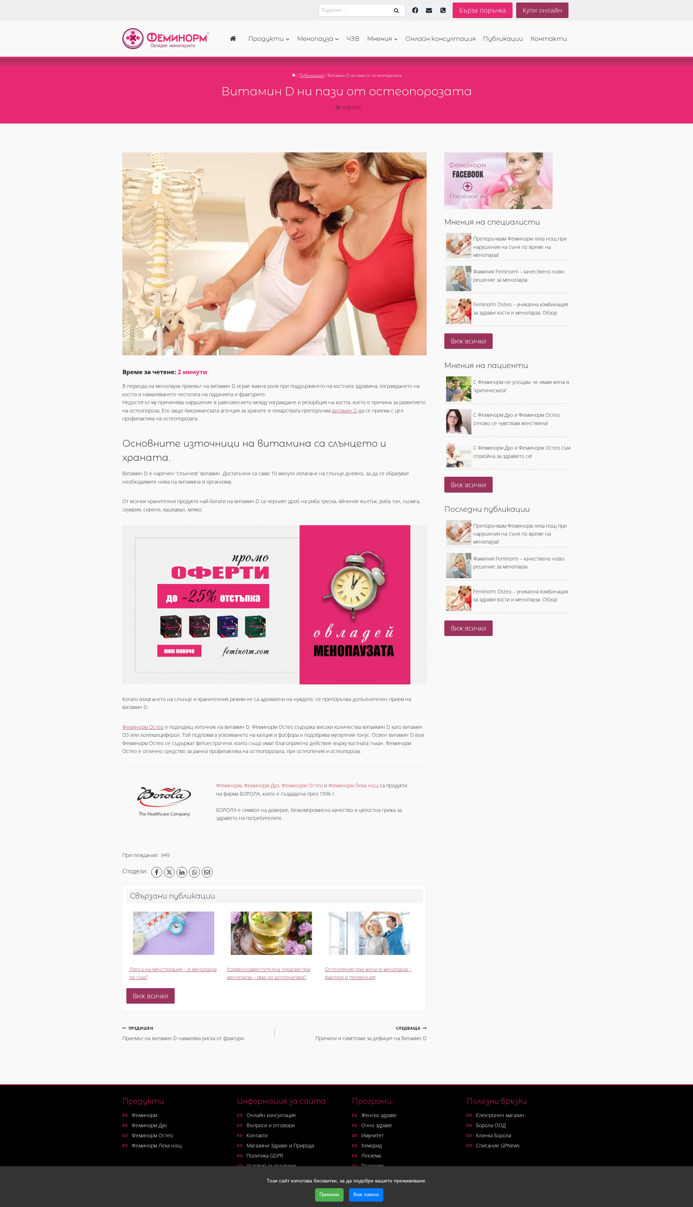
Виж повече (366, 1194)
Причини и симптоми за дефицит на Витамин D (371, 1033)
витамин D (344, 410)
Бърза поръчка (482, 10)
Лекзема (371, 1155)
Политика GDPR (265, 1155)
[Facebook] (415, 10)
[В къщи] (294, 75)
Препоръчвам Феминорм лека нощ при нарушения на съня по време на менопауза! (520, 246)
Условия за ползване (271, 1165)
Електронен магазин (500, 1115)
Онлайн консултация (440, 38)
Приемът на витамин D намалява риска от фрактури (183, 1033)
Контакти (549, 38)
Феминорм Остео (143, 726)
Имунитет (372, 1135)
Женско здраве (379, 1115)
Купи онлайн (542, 10)
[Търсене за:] (362, 10)
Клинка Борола (493, 1135)
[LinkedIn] (181, 872)
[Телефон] (443, 10)
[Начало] (235, 38)
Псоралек (372, 1165)
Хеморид (371, 1145)
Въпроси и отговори (271, 1125)
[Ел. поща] (429, 10)
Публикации (503, 38)
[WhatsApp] (194, 872)
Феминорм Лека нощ (157, 1145)
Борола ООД (491, 1125)
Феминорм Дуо (149, 1125)
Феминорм (144, 1115)
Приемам (329, 1194)
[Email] (207, 872)
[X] (169, 872)
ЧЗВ (352, 38)
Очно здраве (376, 1125)
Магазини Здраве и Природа (280, 1145)
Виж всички (150, 995)
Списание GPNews (498, 1145)
